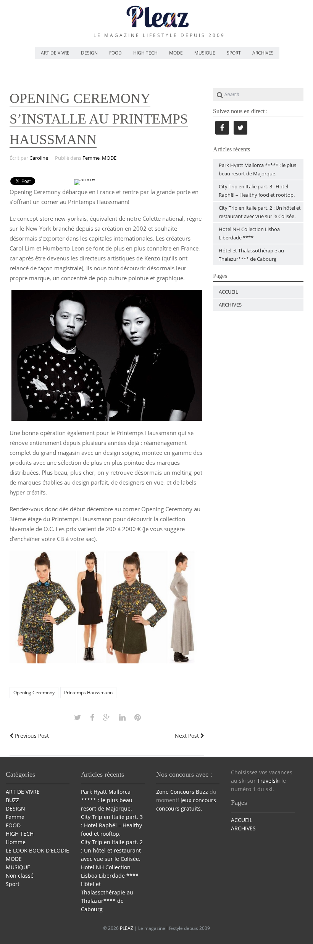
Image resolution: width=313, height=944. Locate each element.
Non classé (20, 875)
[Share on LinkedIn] (122, 717)
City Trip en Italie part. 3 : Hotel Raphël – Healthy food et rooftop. (112, 825)
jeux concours (198, 800)
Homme (16, 842)
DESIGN (89, 53)
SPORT (234, 53)
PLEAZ (126, 928)
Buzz (202, 791)
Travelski (268, 780)
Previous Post (31, 735)
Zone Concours (175, 791)
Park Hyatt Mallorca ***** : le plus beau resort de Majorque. (106, 800)
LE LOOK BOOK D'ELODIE (37, 850)
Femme (91, 157)
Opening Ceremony (34, 692)
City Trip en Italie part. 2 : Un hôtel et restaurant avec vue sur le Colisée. (112, 850)
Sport (12, 884)
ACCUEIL (228, 291)
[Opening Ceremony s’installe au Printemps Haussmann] (77, 717)
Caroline (38, 157)
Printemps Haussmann (88, 692)
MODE (176, 53)
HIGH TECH (145, 53)
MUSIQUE (204, 53)
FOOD (115, 53)
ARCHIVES (263, 53)
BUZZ (12, 800)
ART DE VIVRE (55, 53)
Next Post (187, 735)
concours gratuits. (179, 808)
